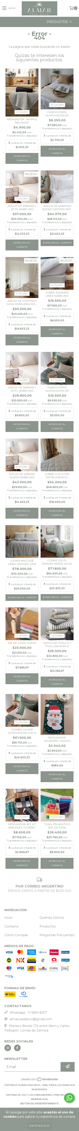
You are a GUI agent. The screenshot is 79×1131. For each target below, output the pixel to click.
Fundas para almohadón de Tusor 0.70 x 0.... (57, 389)
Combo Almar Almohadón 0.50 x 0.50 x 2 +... (22, 731)
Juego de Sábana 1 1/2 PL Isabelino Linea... (22, 389)
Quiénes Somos (52, 918)
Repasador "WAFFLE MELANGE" (22, 121)
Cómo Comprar (16, 935)
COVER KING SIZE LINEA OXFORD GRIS (22, 562)
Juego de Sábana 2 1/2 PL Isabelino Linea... (22, 207)
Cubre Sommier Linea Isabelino (57, 294)
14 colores (57, 380)
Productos (48, 926)
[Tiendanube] (39, 1080)
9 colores (22, 293)
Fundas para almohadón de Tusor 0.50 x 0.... (57, 113)
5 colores (57, 635)
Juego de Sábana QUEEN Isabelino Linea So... (22, 475)
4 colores (22, 817)
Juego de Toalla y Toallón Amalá (57, 644)
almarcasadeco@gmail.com (31, 1019)
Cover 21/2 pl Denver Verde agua (57, 562)
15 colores (57, 104)
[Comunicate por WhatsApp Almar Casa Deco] (69, 1098)
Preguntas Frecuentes (57, 935)
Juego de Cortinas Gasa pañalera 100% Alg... (22, 302)
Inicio (8, 918)
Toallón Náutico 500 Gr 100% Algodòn (57, 826)
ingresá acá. (39, 1099)
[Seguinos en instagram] (7, 1048)
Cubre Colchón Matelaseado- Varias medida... (57, 475)
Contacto (11, 926)
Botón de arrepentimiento (39, 1103)
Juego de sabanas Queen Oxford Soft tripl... (57, 207)
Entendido (39, 1125)
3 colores (22, 112)
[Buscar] (33, 22)
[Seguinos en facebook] (17, 1048)
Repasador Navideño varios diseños (57, 739)
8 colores (22, 380)
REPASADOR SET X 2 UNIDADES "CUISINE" (22, 826)
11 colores (22, 722)
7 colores (22, 198)
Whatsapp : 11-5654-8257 (28, 1012)
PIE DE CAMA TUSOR (22, 642)
